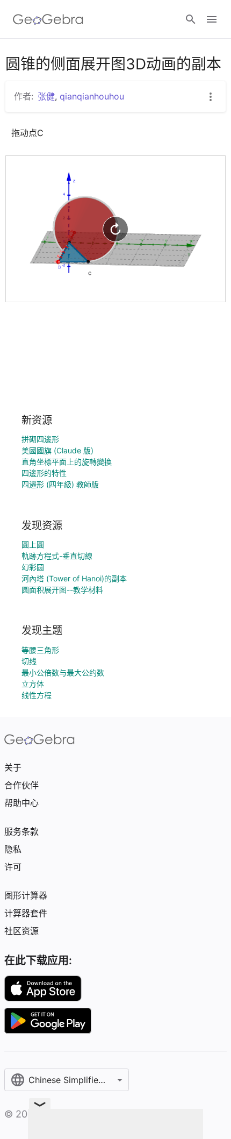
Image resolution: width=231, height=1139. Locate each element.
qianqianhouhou (92, 96)
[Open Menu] (211, 19)
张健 (46, 96)
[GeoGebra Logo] (48, 19)
